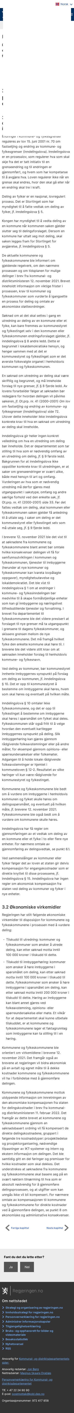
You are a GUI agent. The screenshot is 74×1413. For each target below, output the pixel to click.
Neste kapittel (55, 1227)
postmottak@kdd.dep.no (28, 1394)
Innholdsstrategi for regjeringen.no (29, 1312)
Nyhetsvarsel (14, 1344)
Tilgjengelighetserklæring (23, 1326)
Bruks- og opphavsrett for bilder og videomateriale (29, 1332)
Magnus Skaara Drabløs (35, 1373)
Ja (11, 1267)
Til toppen (39, 1243)
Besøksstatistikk (17, 1339)
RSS (8, 1348)
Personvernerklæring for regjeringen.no (33, 1316)
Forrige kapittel (20, 1227)
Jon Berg (33, 1369)
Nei (27, 1267)
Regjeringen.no (28, 1290)
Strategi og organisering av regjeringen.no (34, 1307)
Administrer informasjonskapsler (28, 1321)
